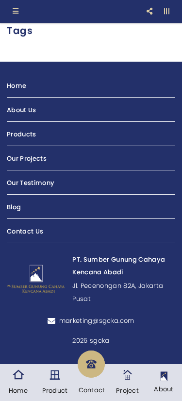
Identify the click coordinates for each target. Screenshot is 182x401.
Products (21, 134)
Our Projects (27, 158)
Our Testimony (30, 182)
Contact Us (25, 231)
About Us (21, 110)
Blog (14, 207)
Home (16, 85)
